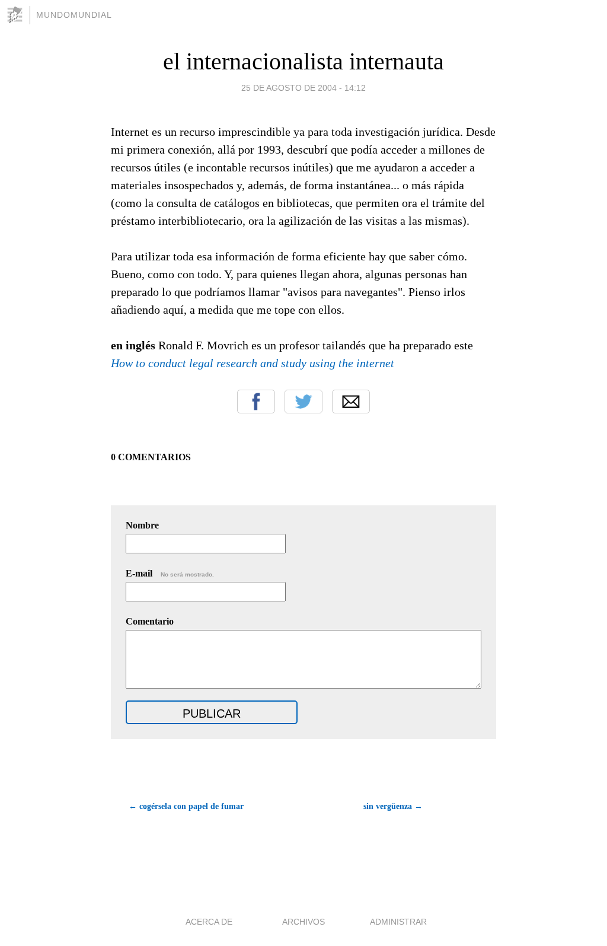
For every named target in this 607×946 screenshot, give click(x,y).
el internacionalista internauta (303, 61)
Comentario (150, 621)
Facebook (256, 401)
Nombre (142, 525)
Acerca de (209, 921)
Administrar (398, 921)
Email (351, 401)
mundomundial (74, 15)
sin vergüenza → (393, 806)
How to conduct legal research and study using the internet (252, 363)
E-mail (170, 573)
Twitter (303, 401)
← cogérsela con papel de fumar (186, 806)
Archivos (303, 921)
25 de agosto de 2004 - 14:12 (303, 88)
